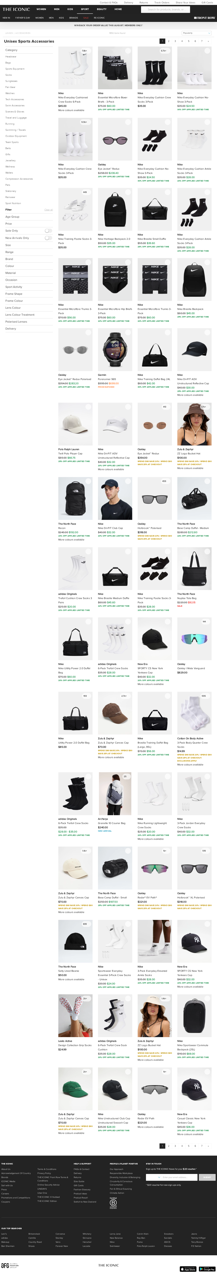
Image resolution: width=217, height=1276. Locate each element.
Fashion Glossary (82, 1189)
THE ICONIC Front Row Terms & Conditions (52, 1179)
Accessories (23, 33)
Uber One (42, 1193)
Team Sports (11, 142)
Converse (60, 1234)
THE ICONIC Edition (47, 1201)
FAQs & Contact (81, 1169)
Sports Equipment (14, 69)
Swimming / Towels (15, 130)
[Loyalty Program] (205, 18)
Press (4, 1189)
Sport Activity (13, 286)
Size (8, 245)
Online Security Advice (48, 1185)
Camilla (32, 1238)
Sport (85, 9)
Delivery (128, 2)
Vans (58, 1242)
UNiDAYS (42, 1189)
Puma (140, 1242)
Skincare (87, 1238)
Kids (70, 9)
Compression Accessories (19, 179)
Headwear (10, 56)
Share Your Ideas (185, 2)
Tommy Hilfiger (198, 1238)
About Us (5, 1169)
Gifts (7, 154)
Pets (7, 185)
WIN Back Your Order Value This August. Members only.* (108, 25)
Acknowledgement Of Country (16, 1173)
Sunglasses (11, 81)
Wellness (10, 166)
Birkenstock (34, 1234)
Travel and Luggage (16, 117)
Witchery (87, 1234)
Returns (143, 2)
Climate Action (117, 1193)
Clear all (48, 210)
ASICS (167, 1242)
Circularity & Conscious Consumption (121, 1183)
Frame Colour (14, 300)
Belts (8, 148)
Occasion (11, 280)
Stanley (59, 1238)
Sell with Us (7, 1185)
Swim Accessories (14, 105)
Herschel (87, 1242)
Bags (8, 62)
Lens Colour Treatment (19, 314)
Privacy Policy (44, 1173)
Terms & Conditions (46, 1169)
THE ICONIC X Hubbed (48, 1197)
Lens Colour (13, 307)
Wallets (9, 172)
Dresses (168, 1246)
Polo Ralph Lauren (146, 1246)
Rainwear (10, 197)
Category (11, 50)
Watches (9, 93)
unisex (9, 33)
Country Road (35, 1242)
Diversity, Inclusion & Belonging (125, 1177)
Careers (5, 1193)
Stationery (10, 191)
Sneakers (168, 1234)
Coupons (5, 1202)
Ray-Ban (141, 1238)
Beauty (101, 9)
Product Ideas (80, 1193)
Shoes (31, 1246)
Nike (112, 1242)
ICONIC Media (8, 1181)
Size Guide (79, 1181)
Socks (8, 75)
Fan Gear (10, 87)
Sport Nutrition (13, 203)
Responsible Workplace (121, 1173)
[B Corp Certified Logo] (126, 1203)
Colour (9, 266)
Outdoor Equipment (16, 136)
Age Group (12, 216)
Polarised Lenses (16, 321)
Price (8, 223)
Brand (9, 259)
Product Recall (81, 1198)
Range (9, 252)
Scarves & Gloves (14, 111)
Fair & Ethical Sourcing (121, 1189)
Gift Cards (207, 2)
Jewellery (10, 160)
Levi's (4, 1234)
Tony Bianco (197, 1242)
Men (56, 9)
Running (9, 124)
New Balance (116, 1238)
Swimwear (115, 1246)
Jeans (194, 1234)
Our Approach (116, 1169)
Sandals (168, 1238)
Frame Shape (13, 293)
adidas (4, 1238)
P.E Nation (196, 1246)
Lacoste (86, 1246)
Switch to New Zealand (85, 1202)
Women (41, 9)
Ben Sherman (7, 1246)
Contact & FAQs (108, 2)
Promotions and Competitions (15, 1198)
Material (10, 273)
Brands (4, 1177)
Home (118, 9)
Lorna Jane (115, 1234)
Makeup (5, 1242)
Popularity (187, 33)
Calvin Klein (143, 1234)
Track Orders (161, 2)
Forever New (62, 1246)
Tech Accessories (14, 99)
